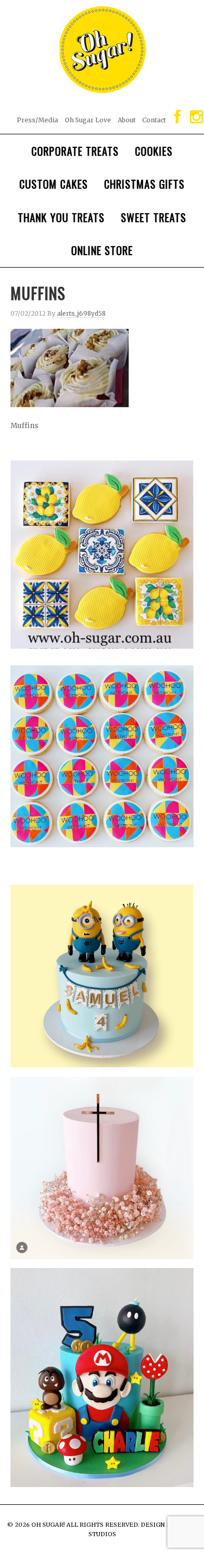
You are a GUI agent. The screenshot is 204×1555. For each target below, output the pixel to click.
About (126, 120)
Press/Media (37, 120)
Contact (154, 120)
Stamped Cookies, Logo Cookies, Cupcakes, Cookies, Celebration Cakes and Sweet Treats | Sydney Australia (102, 44)
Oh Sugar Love (88, 120)
